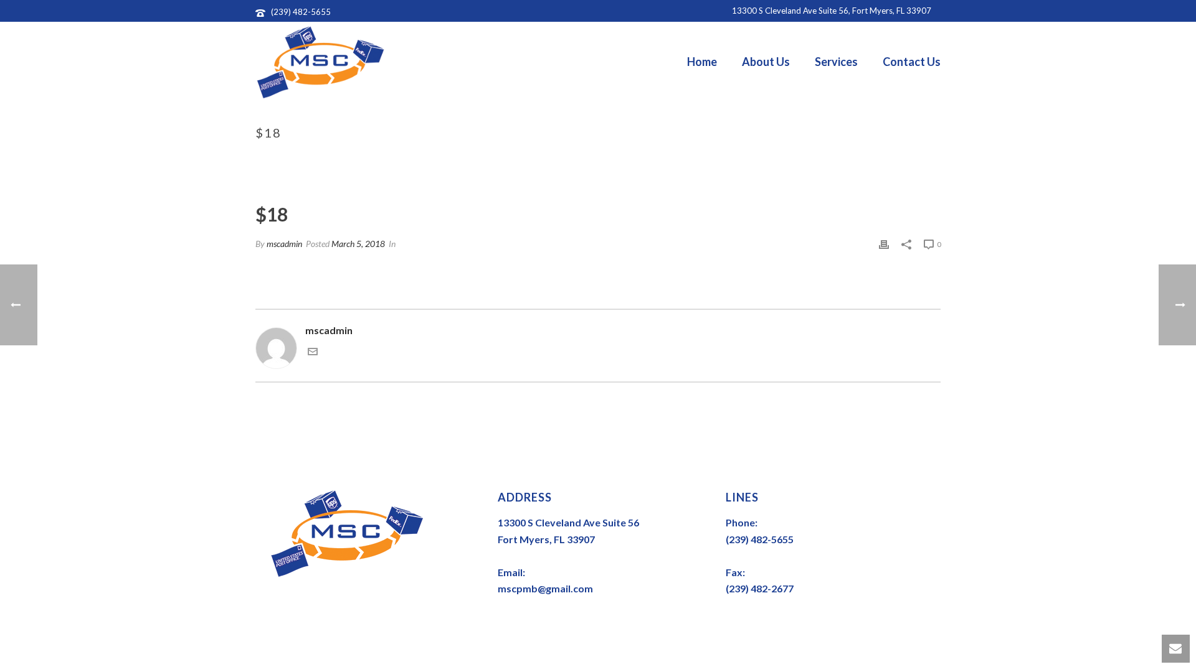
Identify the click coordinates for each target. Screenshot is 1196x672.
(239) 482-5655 (301, 12)
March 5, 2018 (358, 243)
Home (702, 61)
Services (836, 61)
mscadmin (284, 243)
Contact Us (912, 61)
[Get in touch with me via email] (313, 352)
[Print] (884, 243)
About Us (766, 61)
